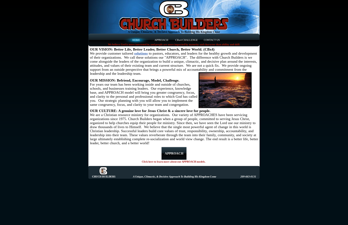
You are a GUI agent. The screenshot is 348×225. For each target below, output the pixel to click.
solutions (141, 53)
